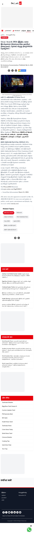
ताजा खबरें (5, 269)
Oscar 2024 (7, 221)
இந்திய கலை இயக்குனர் (10, 225)
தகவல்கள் (4, 498)
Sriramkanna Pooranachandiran (10, 65)
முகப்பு (2, 35)
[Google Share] (22, 71)
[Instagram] (12, 512)
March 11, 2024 (23, 192)
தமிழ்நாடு (24, 31)
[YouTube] (9, 512)
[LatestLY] (16, 4)
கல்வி (3, 500)
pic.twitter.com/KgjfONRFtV (13, 189)
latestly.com (14, 204)
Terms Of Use (11, 516)
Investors (23, 516)
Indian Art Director (8, 217)
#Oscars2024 (7, 187)
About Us (4, 516)
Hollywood (19, 213)
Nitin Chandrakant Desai (22, 217)
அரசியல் (3, 495)
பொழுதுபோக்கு (10, 35)
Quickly (8, 31)
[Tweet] (19, 238)
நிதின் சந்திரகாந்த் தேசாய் (10, 230)
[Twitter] (6, 512)
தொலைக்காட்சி (22, 495)
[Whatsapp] (16, 70)
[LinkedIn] (14, 512)
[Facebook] (9, 70)
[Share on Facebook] (15, 238)
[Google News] (17, 512)
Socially (17, 31)
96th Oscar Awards (8, 213)
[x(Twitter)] (12, 70)
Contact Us (17, 516)
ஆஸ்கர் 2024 (16, 221)
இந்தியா (29, 31)
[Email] (20, 512)
